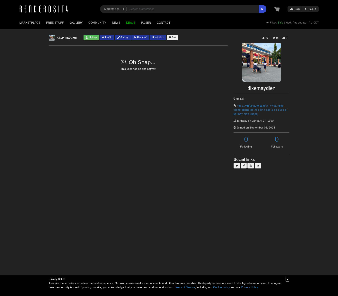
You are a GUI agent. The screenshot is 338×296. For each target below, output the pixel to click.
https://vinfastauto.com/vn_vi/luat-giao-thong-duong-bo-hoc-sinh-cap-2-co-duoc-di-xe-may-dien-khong (261, 109)
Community (97, 22)
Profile (108, 37)
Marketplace (29, 22)
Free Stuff (55, 22)
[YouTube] (250, 165)
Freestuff (141, 37)
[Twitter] (237, 165)
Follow (93, 37)
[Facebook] (244, 165)
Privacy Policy (249, 287)
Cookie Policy (221, 287)
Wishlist (159, 37)
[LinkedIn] (258, 165)
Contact (164, 22)
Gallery (76, 22)
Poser (146, 22)
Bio (173, 37)
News (116, 22)
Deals (130, 22)
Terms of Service (184, 287)
